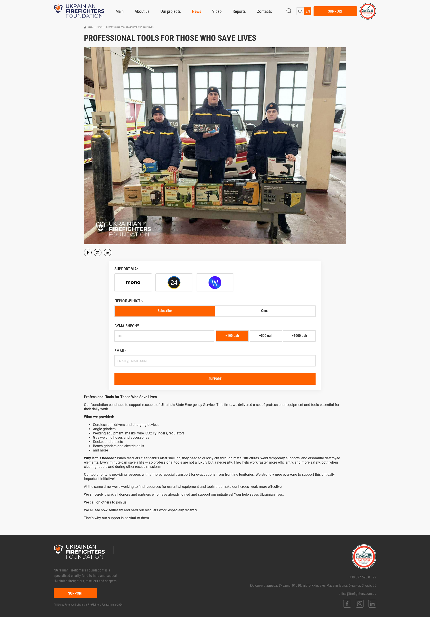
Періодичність (128, 301)
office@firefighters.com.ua (357, 593)
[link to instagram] (360, 604)
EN (308, 11)
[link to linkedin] (372, 604)
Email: (120, 350)
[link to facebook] (347, 604)
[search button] (289, 11)
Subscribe (165, 311)
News (196, 11)
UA (300, 11)
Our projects (170, 11)
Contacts (264, 11)
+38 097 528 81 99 (362, 577)
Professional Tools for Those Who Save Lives (129, 27)
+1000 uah (299, 336)
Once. (265, 311)
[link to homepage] (79, 11)
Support (335, 11)
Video (217, 11)
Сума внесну (126, 325)
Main (120, 11)
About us (142, 11)
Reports (239, 11)
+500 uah (266, 336)
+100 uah (232, 336)
